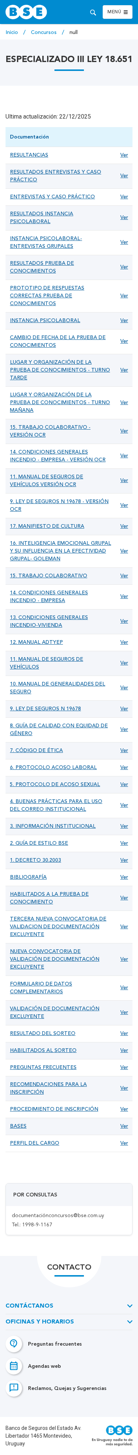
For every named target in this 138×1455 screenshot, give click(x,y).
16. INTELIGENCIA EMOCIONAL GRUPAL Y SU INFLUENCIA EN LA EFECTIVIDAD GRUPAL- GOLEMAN (60, 551)
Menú (114, 12)
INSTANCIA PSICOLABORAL (45, 320)
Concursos (44, 32)
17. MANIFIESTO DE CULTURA (47, 526)
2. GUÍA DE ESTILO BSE (39, 843)
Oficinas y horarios (40, 1322)
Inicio (13, 32)
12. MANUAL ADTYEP (36, 642)
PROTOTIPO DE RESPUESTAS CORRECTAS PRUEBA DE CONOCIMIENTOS (47, 296)
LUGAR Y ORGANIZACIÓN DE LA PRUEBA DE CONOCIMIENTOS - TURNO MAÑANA (60, 402)
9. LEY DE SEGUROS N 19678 (45, 708)
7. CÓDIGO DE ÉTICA (36, 750)
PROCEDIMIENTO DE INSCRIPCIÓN (54, 1109)
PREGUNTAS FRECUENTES (43, 1067)
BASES (18, 1126)
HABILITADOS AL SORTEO (43, 1050)
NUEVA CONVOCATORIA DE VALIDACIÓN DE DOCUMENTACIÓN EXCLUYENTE (54, 959)
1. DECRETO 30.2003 (35, 860)
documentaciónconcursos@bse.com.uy (58, 1215)
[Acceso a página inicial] (36, 12)
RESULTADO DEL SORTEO (42, 1033)
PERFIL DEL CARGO (34, 1143)
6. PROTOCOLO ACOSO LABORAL (53, 767)
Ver (124, 155)
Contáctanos (29, 1306)
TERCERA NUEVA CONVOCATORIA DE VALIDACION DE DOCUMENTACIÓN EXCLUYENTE (58, 926)
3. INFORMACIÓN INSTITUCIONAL (53, 826)
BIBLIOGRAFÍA (28, 877)
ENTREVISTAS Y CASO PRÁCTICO (52, 196)
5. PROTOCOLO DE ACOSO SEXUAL (55, 784)
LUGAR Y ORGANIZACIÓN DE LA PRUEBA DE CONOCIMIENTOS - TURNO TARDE (60, 370)
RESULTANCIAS (29, 155)
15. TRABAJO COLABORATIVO (48, 575)
